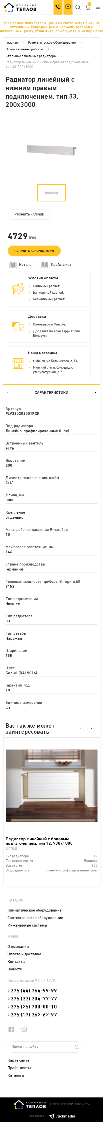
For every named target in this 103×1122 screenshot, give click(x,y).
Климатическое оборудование (52, 43)
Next (96, 392)
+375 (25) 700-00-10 (32, 1007)
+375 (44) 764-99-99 (32, 991)
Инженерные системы (27, 926)
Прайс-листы (19, 1068)
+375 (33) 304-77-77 (32, 999)
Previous (7, 392)
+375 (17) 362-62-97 (32, 1015)
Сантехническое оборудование (35, 918)
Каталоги (16, 1076)
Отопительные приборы (24, 49)
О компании (18, 947)
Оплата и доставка (24, 954)
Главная (12, 43)
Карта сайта (18, 1061)
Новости (15, 969)
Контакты (16, 962)
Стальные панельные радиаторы (31, 56)
